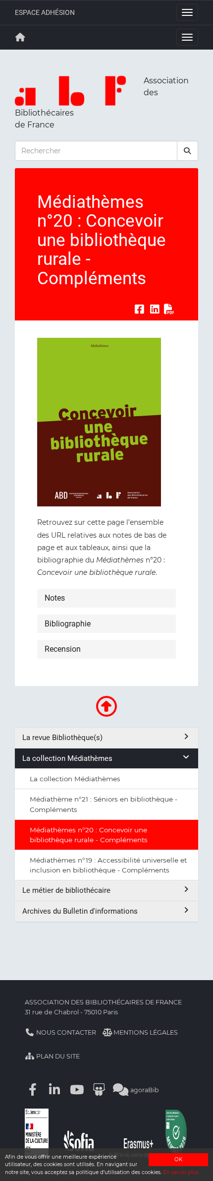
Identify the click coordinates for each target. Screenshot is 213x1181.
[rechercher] (188, 151)
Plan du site (57, 1056)
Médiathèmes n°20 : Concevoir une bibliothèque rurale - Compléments (89, 835)
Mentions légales (145, 1032)
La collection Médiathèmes (67, 758)
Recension (63, 649)
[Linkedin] (55, 1090)
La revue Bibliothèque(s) (62, 737)
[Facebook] (33, 1090)
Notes (55, 598)
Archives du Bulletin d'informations (80, 911)
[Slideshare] (99, 1090)
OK (178, 1159)
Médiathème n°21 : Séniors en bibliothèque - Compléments (103, 804)
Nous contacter (65, 1032)
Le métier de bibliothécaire (66, 890)
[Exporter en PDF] (169, 309)
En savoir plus (181, 1172)
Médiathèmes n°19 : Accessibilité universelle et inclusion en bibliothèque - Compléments (108, 865)
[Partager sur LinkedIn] (154, 309)
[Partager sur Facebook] (139, 309)
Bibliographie (68, 623)
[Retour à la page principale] (20, 37)
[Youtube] (77, 1090)
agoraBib (144, 1090)
